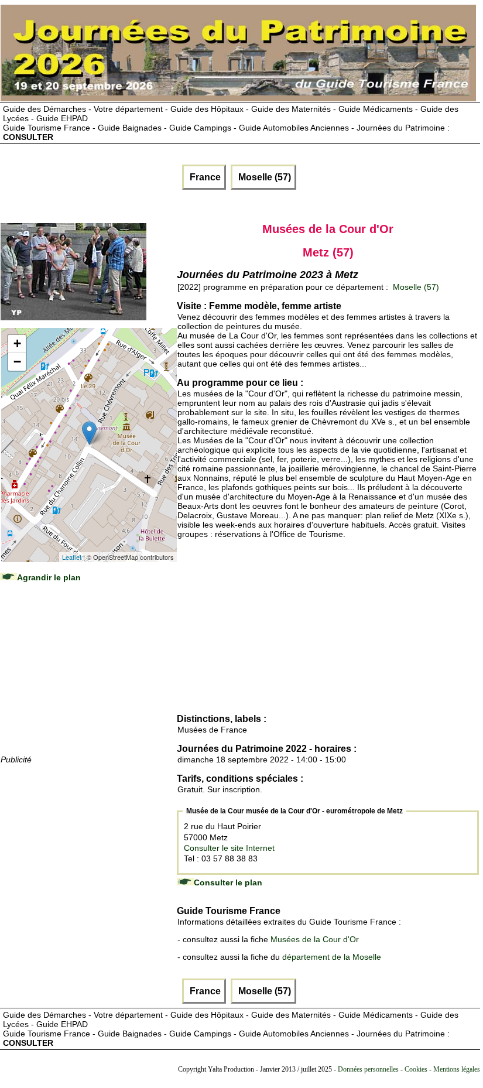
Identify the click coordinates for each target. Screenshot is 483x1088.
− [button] (17, 361)
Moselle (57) (263, 177)
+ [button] (17, 343)
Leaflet (71, 557)
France (204, 177)
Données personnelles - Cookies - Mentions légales (409, 1069)
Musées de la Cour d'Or (314, 939)
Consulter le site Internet (229, 848)
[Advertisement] (88, 680)
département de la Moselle (331, 957)
